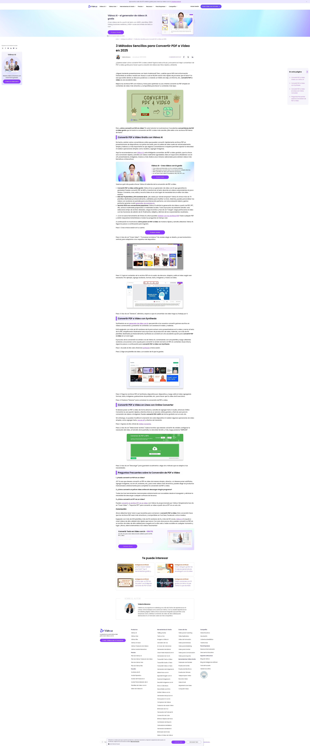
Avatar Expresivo (136, 675)
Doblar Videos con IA (163, 692)
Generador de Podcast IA (165, 712)
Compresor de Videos (164, 702)
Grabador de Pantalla (185, 662)
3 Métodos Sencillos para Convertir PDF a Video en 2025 (150, 39)
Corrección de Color (163, 715)
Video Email (182, 682)
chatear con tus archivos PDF (168, 216)
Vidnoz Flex (134, 639)
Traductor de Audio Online (165, 705)
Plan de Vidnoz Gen (137, 662)
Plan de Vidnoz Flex (137, 666)
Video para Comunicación (187, 653)
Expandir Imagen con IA (164, 676)
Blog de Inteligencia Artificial (208, 662)
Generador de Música (164, 649)
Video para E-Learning (185, 633)
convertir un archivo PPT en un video (134, 503)
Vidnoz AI (102, 6)
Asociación (203, 636)
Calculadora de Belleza (164, 725)
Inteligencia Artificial (126, 39)
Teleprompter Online (185, 676)
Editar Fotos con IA (162, 672)
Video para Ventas (184, 649)
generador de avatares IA (145, 203)
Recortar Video (183, 679)
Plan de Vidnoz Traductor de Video (142, 659)
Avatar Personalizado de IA (139, 682)
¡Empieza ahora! (176, 1)
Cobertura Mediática (206, 639)
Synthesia (145, 348)
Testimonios (204, 643)
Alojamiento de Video (185, 685)
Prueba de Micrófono (185, 669)
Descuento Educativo (207, 652)
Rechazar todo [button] (194, 742)
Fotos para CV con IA (163, 699)
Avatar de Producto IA (138, 679)
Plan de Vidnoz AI (136, 656)
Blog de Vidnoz (205, 659)
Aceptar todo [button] (178, 742)
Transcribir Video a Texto (164, 666)
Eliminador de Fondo (163, 732)
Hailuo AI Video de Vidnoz (165, 735)
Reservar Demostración (207, 649)
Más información (135, 741)
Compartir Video (184, 689)
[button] (138, 744)
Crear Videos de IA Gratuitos (112, 640)
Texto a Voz (161, 636)
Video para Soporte (185, 656)
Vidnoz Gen (112, 6)
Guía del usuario (205, 665)
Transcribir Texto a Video (164, 659)
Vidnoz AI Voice (136, 643)
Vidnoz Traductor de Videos (139, 646)
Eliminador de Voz (162, 709)
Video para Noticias (185, 643)
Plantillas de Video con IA (138, 685)
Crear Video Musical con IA (165, 653)
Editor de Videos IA (136, 689)
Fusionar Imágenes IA (163, 679)
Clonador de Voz (162, 643)
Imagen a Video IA (162, 639)
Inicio (117, 39)
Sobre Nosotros (205, 633)
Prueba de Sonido (184, 666)
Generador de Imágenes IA (165, 669)
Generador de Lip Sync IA (165, 696)
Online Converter (145, 424)
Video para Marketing (185, 646)
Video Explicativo (184, 636)
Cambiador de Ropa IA (164, 722)
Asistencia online (205, 669)
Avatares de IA (135, 672)
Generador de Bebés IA (164, 729)
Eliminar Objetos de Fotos (165, 719)
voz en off (141, 420)
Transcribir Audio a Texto (164, 662)
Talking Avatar (161, 633)
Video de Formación (185, 639)
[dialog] (155, 742)
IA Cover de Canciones (164, 646)
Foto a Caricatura (162, 686)
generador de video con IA (138, 323)
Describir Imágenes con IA (165, 682)
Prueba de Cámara (184, 672)
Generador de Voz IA (163, 656)
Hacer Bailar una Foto (163, 689)
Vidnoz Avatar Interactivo (139, 649)
